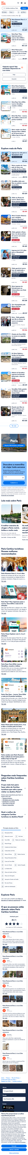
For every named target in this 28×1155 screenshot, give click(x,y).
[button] (14, 25)
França (8, 1078)
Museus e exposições (8, 805)
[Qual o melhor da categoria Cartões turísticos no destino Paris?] (25, 814)
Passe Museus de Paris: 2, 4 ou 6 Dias (13, 931)
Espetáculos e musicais (8, 801)
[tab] (11, 828)
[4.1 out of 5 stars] (14, 924)
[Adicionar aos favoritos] (9, 20)
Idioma (4, 1087)
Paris (19, 898)
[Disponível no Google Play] (8, 1107)
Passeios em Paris (5, 1081)
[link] (14, 25)
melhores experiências (14, 900)
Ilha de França (15, 1078)
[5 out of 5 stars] (14, 933)
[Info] (19, 15)
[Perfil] (25, 3)
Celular (4, 1104)
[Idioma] (21, 3)
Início (2, 1078)
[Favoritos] (18, 3)
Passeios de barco (7, 798)
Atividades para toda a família (10, 800)
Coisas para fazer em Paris (8, 1079)
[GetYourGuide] (3, 3)
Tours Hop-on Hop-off (8, 803)
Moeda (4, 1095)
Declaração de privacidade (7, 495)
